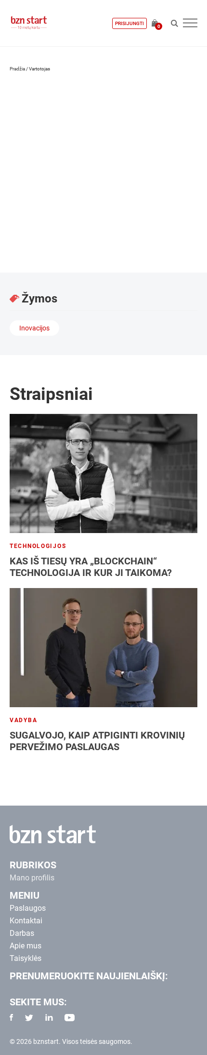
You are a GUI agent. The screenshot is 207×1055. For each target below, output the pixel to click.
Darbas (22, 933)
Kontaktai (26, 920)
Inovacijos (34, 328)
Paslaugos (28, 908)
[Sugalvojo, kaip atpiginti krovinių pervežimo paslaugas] (103, 647)
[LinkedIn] (19, 239)
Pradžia (17, 68)
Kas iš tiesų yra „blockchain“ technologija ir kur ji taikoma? (91, 566)
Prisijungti (129, 23)
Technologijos (38, 546)
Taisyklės (25, 958)
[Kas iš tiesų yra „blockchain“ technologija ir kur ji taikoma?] (103, 473)
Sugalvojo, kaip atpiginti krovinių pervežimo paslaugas (97, 741)
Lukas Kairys (51, 197)
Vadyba (23, 720)
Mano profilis (32, 877)
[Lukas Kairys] (58, 129)
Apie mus (25, 945)
